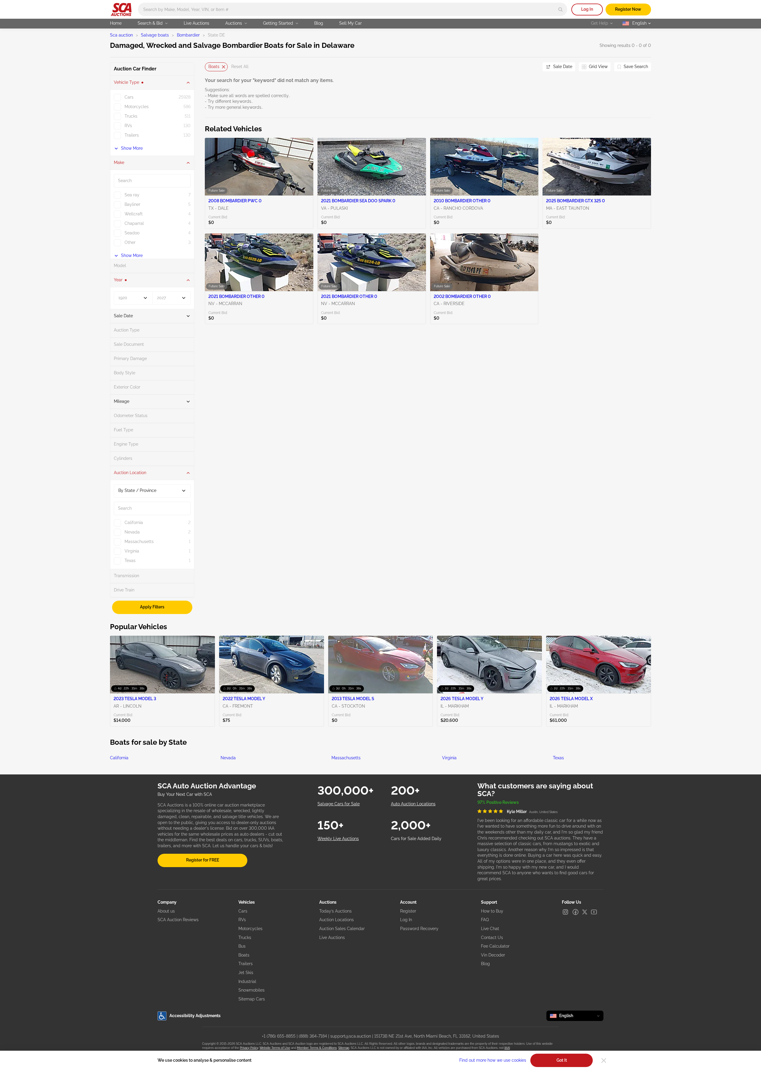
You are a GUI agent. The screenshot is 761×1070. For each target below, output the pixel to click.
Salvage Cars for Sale (338, 803)
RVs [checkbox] (128, 125)
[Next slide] (530, 66)
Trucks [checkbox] (131, 116)
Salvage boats (155, 35)
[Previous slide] (209, 66)
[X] (584, 912)
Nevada (228, 757)
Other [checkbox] (130, 242)
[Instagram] (565, 912)
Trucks (244, 937)
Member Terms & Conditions (317, 1048)
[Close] (603, 1060)
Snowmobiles (251, 990)
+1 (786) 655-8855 (278, 1036)
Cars (242, 911)
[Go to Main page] (121, 9)
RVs (242, 919)
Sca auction (121, 35)
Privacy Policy (249, 1048)
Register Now (628, 9)
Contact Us (492, 937)
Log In (587, 9)
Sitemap (343, 1048)
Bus (242, 946)
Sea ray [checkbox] (132, 194)
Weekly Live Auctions (338, 838)
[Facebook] (575, 912)
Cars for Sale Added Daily (416, 838)
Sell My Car (350, 23)
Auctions (233, 23)
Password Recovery (419, 928)
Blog (318, 23)
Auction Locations (336, 919)
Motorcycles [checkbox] (137, 106)
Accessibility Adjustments (195, 1015)
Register (408, 911)
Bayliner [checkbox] (132, 204)
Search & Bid (150, 23)
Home (116, 23)
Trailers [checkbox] (132, 135)
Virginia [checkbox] (132, 551)
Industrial (247, 981)
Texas (558, 757)
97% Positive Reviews (498, 802)
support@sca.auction (350, 1036)
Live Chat (490, 928)
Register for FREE (202, 860)
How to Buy (492, 911)
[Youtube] (594, 912)
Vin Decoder (493, 955)
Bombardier (188, 35)
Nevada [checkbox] (132, 532)
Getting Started (278, 23)
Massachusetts (346, 757)
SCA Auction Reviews (178, 919)
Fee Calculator (495, 946)
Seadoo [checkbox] (132, 233)
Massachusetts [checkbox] (139, 541)
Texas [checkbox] (130, 560)
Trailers (245, 963)
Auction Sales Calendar (342, 928)
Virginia (449, 757)
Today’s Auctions (335, 911)
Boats (213, 66)
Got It (561, 1060)
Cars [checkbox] (129, 97)
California (119, 757)
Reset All (240, 66)
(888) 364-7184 (313, 1036)
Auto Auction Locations (413, 803)
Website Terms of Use (275, 1048)
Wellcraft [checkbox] (134, 214)
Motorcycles (250, 928)
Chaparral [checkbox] (134, 223)
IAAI (507, 1048)
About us (166, 911)
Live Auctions (196, 23)
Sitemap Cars (251, 999)
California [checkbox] (134, 522)
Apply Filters (152, 607)
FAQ (485, 919)
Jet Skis (245, 972)
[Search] (560, 9)
